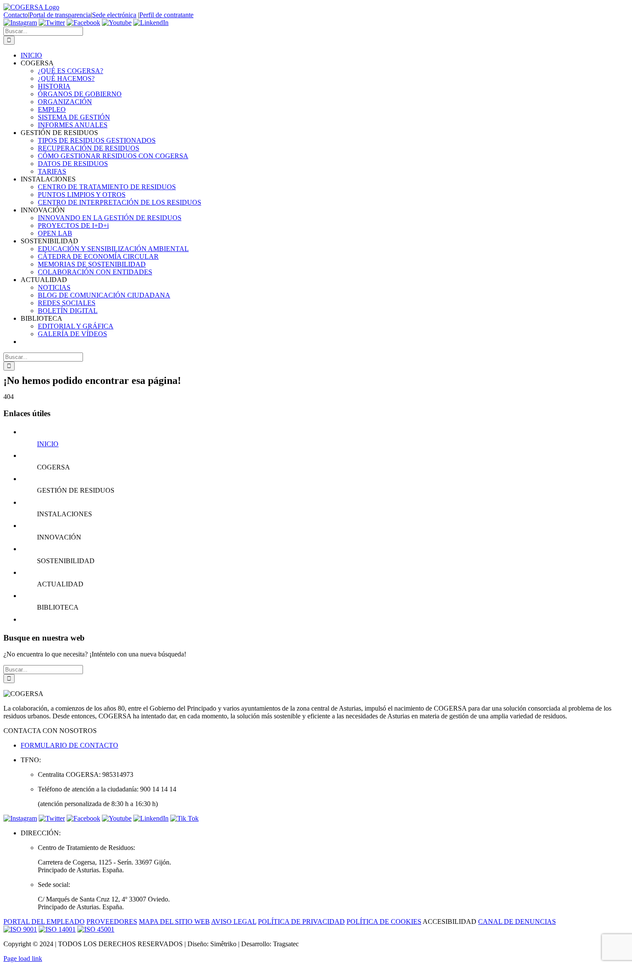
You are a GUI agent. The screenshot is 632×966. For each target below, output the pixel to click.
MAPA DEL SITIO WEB (174, 921)
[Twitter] (52, 22)
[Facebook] (83, 22)
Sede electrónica (114, 14)
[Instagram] (20, 22)
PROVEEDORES (111, 921)
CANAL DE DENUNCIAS (517, 921)
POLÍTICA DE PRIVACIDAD (301, 921)
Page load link (22, 958)
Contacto (15, 14)
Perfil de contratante (166, 14)
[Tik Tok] (184, 818)
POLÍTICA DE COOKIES (384, 921)
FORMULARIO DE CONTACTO (69, 745)
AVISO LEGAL (233, 921)
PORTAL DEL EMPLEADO (44, 921)
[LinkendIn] (151, 22)
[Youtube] (117, 22)
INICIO (47, 444)
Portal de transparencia (60, 14)
